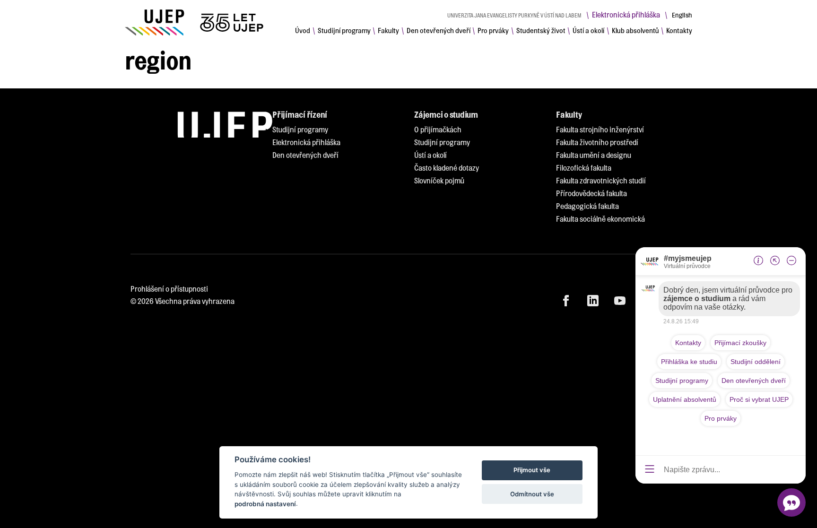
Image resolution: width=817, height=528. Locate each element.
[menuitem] (302, 30)
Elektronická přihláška (626, 14)
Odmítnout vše (532, 494)
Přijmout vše (531, 470)
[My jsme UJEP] (196, 22)
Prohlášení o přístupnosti (169, 288)
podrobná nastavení (265, 504)
